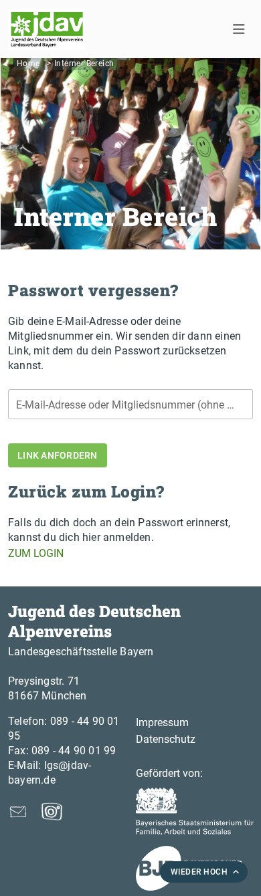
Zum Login (36, 553)
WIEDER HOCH (199, 872)
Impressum (162, 722)
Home (28, 63)
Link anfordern (57, 455)
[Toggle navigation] (239, 29)
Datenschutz (165, 739)
